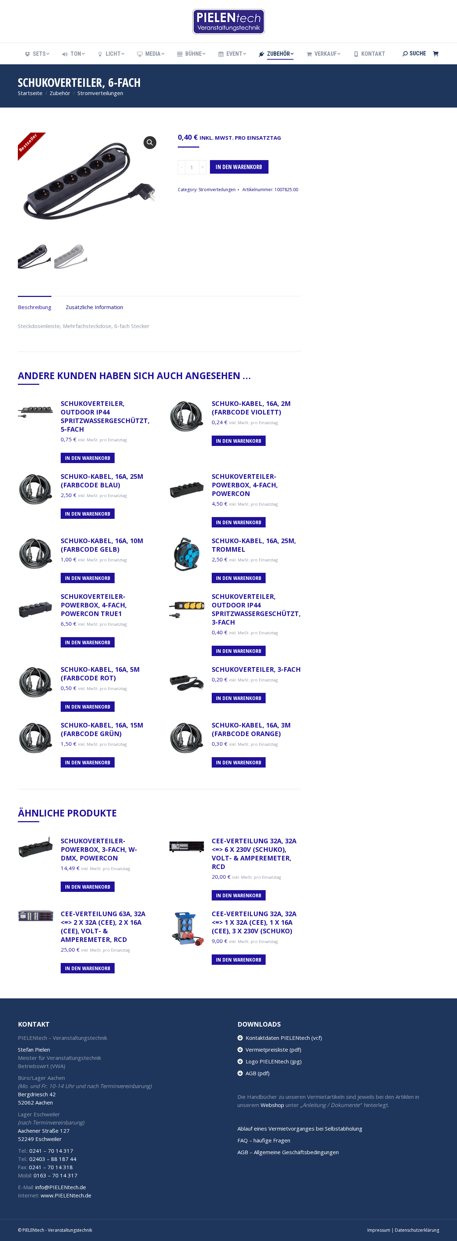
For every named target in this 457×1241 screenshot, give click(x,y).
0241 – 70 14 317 (51, 1150)
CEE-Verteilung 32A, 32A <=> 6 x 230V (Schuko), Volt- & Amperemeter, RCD (254, 854)
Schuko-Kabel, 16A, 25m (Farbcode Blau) (102, 480)
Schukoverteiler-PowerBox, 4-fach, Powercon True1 (94, 605)
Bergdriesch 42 (37, 1094)
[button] (150, 142)
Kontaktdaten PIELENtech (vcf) (282, 1037)
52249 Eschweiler (40, 1138)
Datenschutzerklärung (417, 1230)
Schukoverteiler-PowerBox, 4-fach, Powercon (245, 485)
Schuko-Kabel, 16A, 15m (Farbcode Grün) (102, 729)
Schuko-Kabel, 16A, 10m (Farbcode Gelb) (102, 545)
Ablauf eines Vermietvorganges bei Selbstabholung (299, 1128)
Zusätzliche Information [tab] (94, 307)
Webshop (272, 1104)
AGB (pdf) (256, 1073)
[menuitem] (36, 54)
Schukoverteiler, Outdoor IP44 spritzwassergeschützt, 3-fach (256, 609)
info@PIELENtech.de (60, 1187)
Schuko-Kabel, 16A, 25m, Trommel (254, 545)
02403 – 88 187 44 (52, 1158)
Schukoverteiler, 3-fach (256, 669)
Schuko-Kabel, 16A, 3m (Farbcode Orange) (251, 729)
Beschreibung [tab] (34, 307)
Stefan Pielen (34, 1049)
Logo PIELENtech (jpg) (272, 1061)
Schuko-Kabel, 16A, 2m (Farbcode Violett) (251, 407)
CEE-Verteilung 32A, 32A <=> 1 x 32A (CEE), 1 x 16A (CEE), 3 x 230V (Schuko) (254, 922)
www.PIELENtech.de (66, 1195)
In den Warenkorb (239, 167)
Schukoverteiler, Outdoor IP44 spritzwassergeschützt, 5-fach (105, 416)
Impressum (378, 1230)
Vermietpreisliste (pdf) (272, 1049)
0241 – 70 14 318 (51, 1167)
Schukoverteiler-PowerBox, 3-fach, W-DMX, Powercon (99, 849)
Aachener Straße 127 (44, 1130)
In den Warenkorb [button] (87, 457)
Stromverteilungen (217, 190)
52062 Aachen (35, 1102)
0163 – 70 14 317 (55, 1175)
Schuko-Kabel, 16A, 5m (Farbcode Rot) (100, 673)
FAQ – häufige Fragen (263, 1140)
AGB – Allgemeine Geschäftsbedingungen (288, 1152)
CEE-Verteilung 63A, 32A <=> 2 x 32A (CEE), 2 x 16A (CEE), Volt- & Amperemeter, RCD (103, 926)
